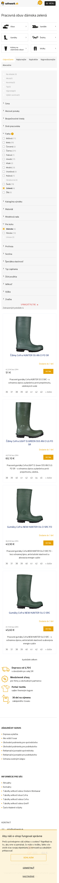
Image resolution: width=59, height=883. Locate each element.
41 (31, 392)
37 (12, 392)
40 (26, 392)
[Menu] (50, 3)
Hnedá (10, 159)
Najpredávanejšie (48, 59)
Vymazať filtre (28, 305)
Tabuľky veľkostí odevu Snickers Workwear (21, 791)
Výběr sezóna (12, 95)
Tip (8, 86)
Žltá (8, 192)
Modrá (10, 167)
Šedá (9, 184)
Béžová (10, 138)
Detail (48, 371)
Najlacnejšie (21, 59)
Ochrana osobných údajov (14, 759)
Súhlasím (28, 857)
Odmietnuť (28, 868)
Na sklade (11, 74)
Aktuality (7, 782)
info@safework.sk (15, 829)
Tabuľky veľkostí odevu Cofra (16, 799)
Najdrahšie (33, 59)
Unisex (10, 237)
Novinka (10, 82)
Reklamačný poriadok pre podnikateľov (20, 754)
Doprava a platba (10, 734)
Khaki (9, 163)
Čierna (10, 150)
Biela (9, 142)
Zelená (10, 188)
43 (41, 392)
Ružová (10, 175)
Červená (10, 146)
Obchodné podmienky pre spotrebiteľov (20, 742)
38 (17, 392)
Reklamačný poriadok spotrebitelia (18, 750)
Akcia (9, 78)
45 (41, 478)
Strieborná (11, 180)
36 (7, 392)
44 (36, 478)
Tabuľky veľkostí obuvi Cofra (15, 795)
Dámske (10, 229)
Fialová (10, 155)
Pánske (10, 233)
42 (36, 392)
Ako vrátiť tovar (10, 738)
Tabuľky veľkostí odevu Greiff (16, 803)
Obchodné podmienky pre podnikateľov (20, 746)
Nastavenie (28, 876)
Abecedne (7, 65)
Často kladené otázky (12, 807)
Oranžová (11, 171)
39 (21, 392)
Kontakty (7, 787)
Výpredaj (10, 90)
